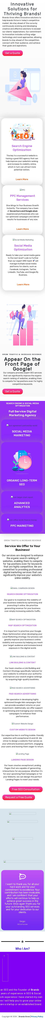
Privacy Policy (37, 1016)
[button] (12, 53)
